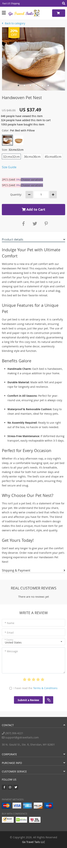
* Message (11, 651)
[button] (33, 641)
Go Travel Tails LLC (33, 842)
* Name (9, 623)
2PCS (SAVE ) (11, 179)
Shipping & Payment (16, 570)
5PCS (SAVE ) (11, 185)
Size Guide (9, 167)
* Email (9, 632)
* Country (9, 640)
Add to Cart (35, 209)
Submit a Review (28, 700)
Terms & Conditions (45, 688)
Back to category (14, 23)
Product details (12, 239)
